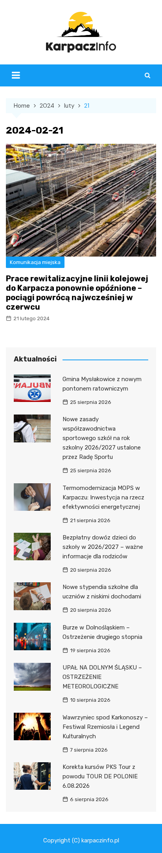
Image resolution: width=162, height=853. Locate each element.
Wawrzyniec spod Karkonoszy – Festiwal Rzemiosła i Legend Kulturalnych (105, 727)
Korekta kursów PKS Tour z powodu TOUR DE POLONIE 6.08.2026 (100, 776)
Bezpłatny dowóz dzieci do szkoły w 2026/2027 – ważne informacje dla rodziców (103, 547)
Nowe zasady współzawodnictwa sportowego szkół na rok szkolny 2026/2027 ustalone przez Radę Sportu (102, 438)
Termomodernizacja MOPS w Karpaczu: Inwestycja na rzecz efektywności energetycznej (103, 497)
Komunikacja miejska (35, 262)
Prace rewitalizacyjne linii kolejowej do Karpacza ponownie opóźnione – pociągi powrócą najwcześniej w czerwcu (77, 293)
